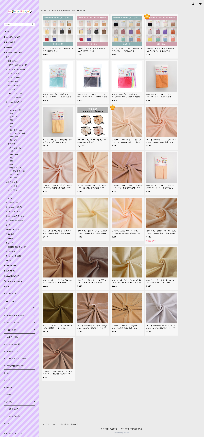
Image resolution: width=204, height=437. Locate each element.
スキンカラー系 (15, 110)
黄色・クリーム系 (15, 130)
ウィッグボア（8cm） (15, 98)
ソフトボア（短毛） (14, 74)
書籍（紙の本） (13, 61)
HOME (43, 11)
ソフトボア (11, 106)
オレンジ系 (13, 140)
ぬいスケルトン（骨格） (14, 207)
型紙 (7, 57)
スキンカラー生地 (14, 86)
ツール (8, 225)
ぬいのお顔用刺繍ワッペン (16, 221)
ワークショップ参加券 (14, 256)
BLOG (6, 286)
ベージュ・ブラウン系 (17, 133)
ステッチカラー (13, 190)
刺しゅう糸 (10, 243)
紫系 (11, 120)
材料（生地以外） (12, 182)
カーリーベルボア (14, 90)
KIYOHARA (10, 238)
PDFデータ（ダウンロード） (17, 65)
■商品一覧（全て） (11, 47)
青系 (11, 123)
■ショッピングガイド (12, 37)
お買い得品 (10, 234)
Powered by (119, 433)
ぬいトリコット (13, 82)
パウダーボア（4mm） (15, 94)
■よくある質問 (9, 42)
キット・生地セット (12, 230)
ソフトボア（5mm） (14, 78)
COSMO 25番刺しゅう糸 (17, 247)
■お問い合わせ (10, 266)
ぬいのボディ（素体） (13, 203)
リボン (10, 198)
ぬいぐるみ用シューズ (14, 212)
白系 (11, 113)
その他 (8, 260)
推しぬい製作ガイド (11, 276)
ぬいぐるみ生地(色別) (14, 102)
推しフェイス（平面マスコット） (17, 216)
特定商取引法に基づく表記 (69, 424)
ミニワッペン (12, 194)
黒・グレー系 (14, 137)
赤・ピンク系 (14, 117)
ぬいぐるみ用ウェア (13, 251)
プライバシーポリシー (50, 424)
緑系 (11, 127)
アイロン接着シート (15, 186)
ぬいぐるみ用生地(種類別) (59, 11)
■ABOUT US (9, 271)
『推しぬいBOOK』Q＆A (13, 281)
